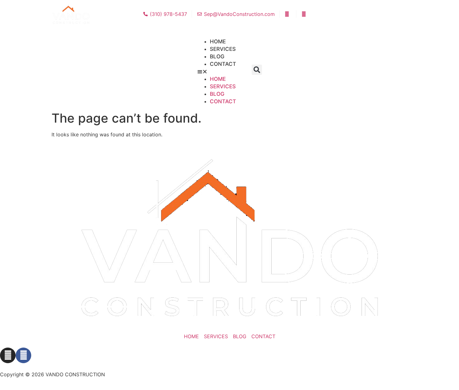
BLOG (217, 94)
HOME (218, 79)
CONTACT (223, 64)
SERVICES (223, 86)
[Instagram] (8, 355)
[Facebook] (23, 355)
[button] (257, 70)
